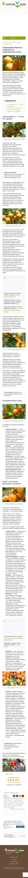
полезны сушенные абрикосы (12, 295)
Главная (6, 41)
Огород (10, 41)
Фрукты (14, 41)
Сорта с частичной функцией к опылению (14, 110)
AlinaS (11, 774)
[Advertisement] (14, 24)
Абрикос (19, 41)
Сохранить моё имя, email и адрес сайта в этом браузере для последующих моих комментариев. (14, 822)
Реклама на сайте (14, 863)
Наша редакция (14, 861)
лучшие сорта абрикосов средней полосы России (13, 310)
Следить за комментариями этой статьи (8, 827)
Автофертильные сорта (14, 108)
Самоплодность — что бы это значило (15, 105)
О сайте (14, 859)
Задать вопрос (14, 857)
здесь (17, 303)
